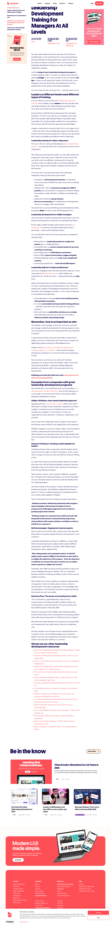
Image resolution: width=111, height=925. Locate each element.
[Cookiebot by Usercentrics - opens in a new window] (9, 922)
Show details (23, 922)
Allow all (98, 912)
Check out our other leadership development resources (16, 28)
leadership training (51, 273)
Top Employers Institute (54, 404)
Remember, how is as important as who (16, 16)
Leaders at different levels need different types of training (16, 11)
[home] (12, 3)
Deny (98, 917)
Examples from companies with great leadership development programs (16, 22)
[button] (39, 3)
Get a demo (99, 3)
